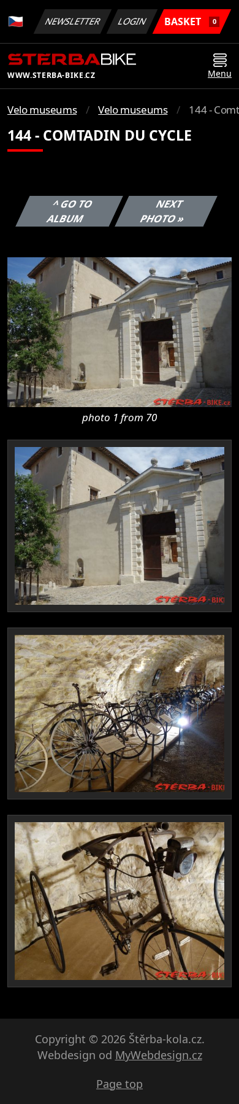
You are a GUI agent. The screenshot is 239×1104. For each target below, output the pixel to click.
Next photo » (163, 211)
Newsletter (73, 21)
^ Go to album (70, 211)
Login (132, 21)
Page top (119, 1083)
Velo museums (42, 110)
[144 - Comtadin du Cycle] (119, 331)
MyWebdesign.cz (158, 1055)
